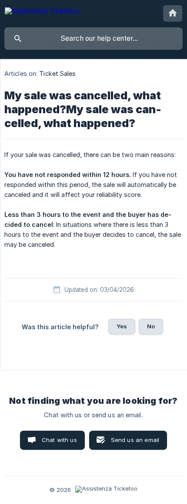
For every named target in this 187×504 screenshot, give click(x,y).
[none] (42, 12)
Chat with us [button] (59, 439)
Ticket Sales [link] (57, 73)
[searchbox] (93, 38)
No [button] (151, 326)
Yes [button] (122, 326)
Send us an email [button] (135, 439)
